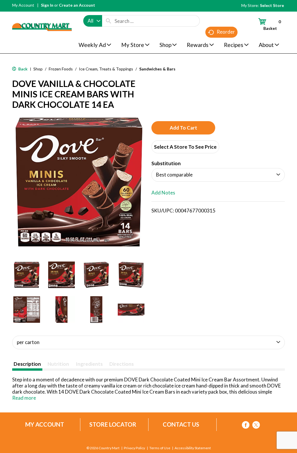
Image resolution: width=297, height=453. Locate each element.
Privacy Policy (134, 448)
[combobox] (92, 21)
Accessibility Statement (193, 448)
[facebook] (245, 426)
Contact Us (181, 424)
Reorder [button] (226, 32)
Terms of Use (159, 448)
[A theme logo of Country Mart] (42, 16)
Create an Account (77, 5)
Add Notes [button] (163, 193)
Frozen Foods (61, 68)
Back (22, 68)
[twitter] (256, 426)
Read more (24, 398)
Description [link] (27, 364)
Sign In (47, 5)
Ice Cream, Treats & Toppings (106, 68)
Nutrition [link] (58, 364)
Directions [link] (121, 364)
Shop (38, 68)
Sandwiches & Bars (157, 68)
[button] (26, 274)
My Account (23, 5)
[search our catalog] (108, 21)
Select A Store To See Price (185, 147)
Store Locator (112, 424)
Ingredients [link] (89, 364)
